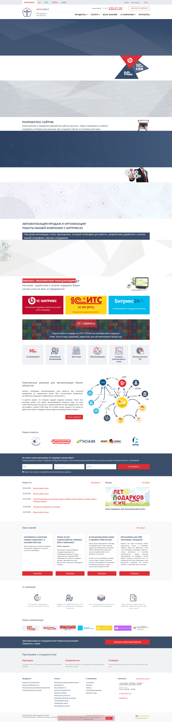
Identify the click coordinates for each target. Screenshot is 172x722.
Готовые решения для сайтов (32, 690)
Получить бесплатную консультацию (49, 280)
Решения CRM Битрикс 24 (30, 685)
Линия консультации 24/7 (62, 690)
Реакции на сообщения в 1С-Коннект (47, 507)
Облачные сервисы (60, 693)
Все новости (95, 482)
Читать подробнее (74, 417)
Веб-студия (76, 357)
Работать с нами (91, 693)
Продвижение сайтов (61, 703)
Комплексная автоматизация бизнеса (66, 682)
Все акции (146, 482)
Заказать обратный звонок (127, 642)
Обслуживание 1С (60, 687)
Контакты (89, 685)
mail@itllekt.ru (123, 698)
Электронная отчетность (62, 695)
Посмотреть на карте (143, 678)
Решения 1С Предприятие (31, 682)
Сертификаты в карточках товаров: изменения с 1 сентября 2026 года (35, 539)
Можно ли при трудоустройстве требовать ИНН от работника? (69, 539)
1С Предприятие (33, 357)
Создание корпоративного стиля (118, 359)
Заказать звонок (139, 8)
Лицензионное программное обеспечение (36, 687)
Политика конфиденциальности (95, 715)
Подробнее (37, 573)
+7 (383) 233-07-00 (125, 693)
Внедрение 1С (59, 685)
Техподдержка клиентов (94, 690)
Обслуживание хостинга (62, 706)
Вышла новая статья (41, 488)
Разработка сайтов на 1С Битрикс (65, 698)
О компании (90, 682)
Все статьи (141, 528)
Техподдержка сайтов (61, 700)
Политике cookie (88, 719)
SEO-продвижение (97, 357)
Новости (88, 687)
